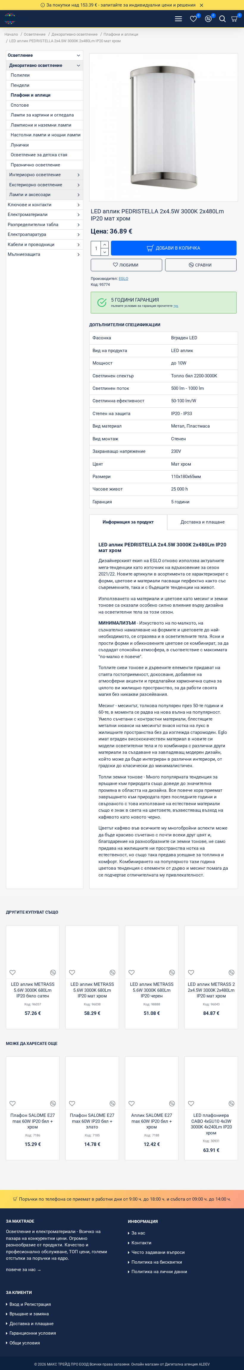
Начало (11, 34)
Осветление (35, 34)
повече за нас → (24, 1269)
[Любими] (12, 972)
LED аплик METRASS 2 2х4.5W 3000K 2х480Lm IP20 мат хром (211, 990)
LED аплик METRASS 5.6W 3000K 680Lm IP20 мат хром (92, 990)
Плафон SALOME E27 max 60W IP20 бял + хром (32, 1121)
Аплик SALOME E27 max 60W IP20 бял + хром (151, 1121)
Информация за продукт (128, 522)
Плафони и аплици (121, 34)
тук (175, 306)
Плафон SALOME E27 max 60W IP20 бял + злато (92, 1121)
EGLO (123, 278)
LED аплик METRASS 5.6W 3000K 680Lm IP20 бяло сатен (32, 990)
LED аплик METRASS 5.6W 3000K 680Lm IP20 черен (151, 990)
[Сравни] (53, 972)
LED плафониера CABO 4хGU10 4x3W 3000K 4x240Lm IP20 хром (211, 1124)
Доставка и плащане (203, 522)
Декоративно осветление (74, 34)
